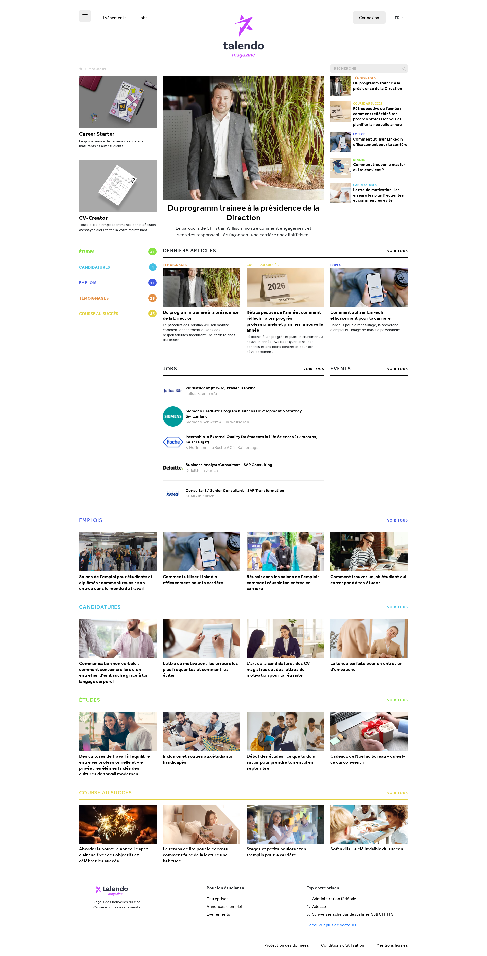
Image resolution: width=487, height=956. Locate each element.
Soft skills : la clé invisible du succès (366, 849)
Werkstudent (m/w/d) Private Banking (221, 387)
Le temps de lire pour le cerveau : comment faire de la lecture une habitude (197, 855)
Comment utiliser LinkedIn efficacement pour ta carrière (380, 141)
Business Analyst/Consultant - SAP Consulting (229, 464)
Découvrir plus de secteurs (332, 924)
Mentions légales (392, 945)
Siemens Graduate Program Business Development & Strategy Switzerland (244, 413)
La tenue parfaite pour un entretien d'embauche (366, 666)
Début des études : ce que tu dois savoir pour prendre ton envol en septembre (281, 762)
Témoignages (175, 265)
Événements (218, 914)
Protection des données (286, 945)
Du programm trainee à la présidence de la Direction (243, 212)
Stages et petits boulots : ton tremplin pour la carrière (276, 852)
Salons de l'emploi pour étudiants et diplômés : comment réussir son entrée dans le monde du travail (116, 583)
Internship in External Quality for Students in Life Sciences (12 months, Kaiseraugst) (251, 439)
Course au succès (263, 265)
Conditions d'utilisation (342, 945)
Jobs (142, 17)
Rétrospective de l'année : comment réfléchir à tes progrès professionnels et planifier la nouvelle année (377, 116)
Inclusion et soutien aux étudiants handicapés (197, 759)
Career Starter (96, 133)
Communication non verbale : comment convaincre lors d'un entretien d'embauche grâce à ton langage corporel (114, 672)
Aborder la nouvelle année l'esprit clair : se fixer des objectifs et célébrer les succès (113, 855)
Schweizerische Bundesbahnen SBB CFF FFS (353, 914)
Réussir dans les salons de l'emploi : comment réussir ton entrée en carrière (283, 583)
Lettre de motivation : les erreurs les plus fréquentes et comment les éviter (378, 195)
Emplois (337, 265)
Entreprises (218, 898)
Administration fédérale (334, 898)
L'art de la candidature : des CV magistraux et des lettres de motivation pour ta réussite (278, 669)
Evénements (114, 17)
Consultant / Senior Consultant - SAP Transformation (235, 490)
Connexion (369, 17)
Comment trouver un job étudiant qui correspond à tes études (368, 579)
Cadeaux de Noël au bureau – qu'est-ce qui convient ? (367, 759)
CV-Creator (93, 217)
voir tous (397, 250)
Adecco (319, 906)
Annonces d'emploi (224, 906)
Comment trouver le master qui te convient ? (379, 167)
